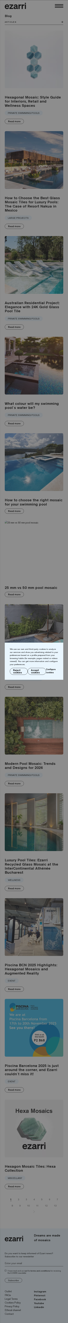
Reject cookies (17, 671)
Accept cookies (35, 671)
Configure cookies (51, 671)
